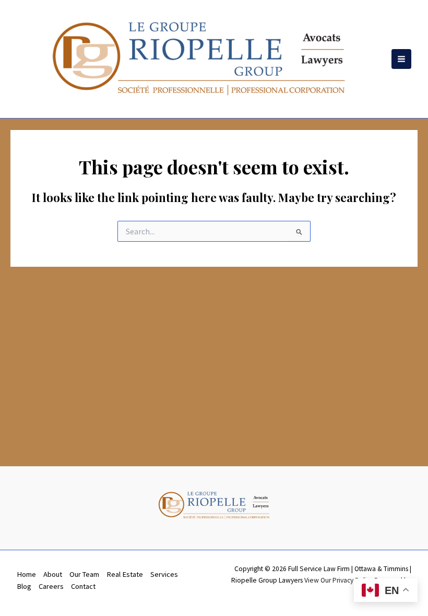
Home (26, 574)
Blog (24, 586)
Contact (83, 586)
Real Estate (124, 574)
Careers (51, 586)
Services (164, 574)
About (52, 574)
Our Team (84, 574)
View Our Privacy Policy (338, 580)
